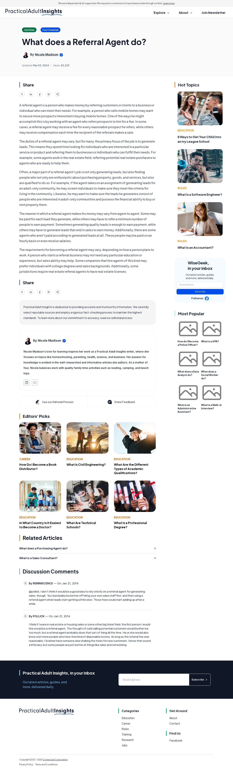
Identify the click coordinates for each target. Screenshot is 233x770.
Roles (182, 188)
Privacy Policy (26, 764)
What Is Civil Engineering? (86, 464)
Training (126, 734)
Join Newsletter (213, 12)
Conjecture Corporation (55, 759)
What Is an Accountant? (196, 247)
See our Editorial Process (58, 402)
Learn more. (169, 3)
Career (24, 459)
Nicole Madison (46, 54)
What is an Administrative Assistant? (187, 408)
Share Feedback (124, 402)
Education (75, 459)
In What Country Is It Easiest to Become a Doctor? (40, 525)
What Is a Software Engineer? (200, 194)
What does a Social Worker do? (209, 375)
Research (128, 740)
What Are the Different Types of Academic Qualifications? (131, 468)
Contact (174, 723)
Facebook (175, 740)
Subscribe (200, 291)
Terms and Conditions (46, 764)
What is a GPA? (210, 341)
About (173, 718)
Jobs (124, 745)
